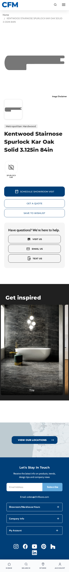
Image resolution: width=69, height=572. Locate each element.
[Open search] (55, 4)
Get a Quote (34, 203)
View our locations (32, 440)
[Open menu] (63, 4)
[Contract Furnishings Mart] (10, 4)
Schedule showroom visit (34, 191)
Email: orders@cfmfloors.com (34, 496)
